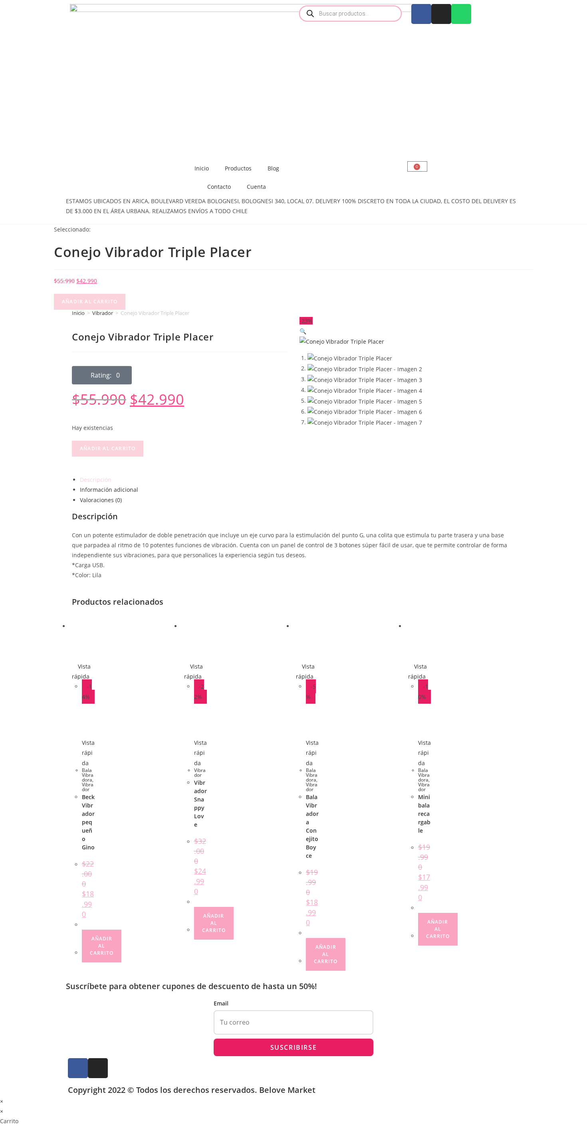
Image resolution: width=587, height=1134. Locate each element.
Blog (273, 168)
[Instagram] (441, 14)
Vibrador (102, 313)
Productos (238, 168)
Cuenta (256, 186)
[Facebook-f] (78, 1068)
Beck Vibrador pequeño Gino (88, 822)
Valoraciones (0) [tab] (101, 500)
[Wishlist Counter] (350, 162)
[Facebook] (421, 14)
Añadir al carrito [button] (101, 945)
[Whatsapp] (461, 14)
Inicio (201, 168)
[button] (102, 375)
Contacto (219, 186)
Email (221, 1003)
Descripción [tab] (95, 479)
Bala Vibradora (87, 775)
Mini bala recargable (424, 813)
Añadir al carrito (89, 301)
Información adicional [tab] (109, 489)
